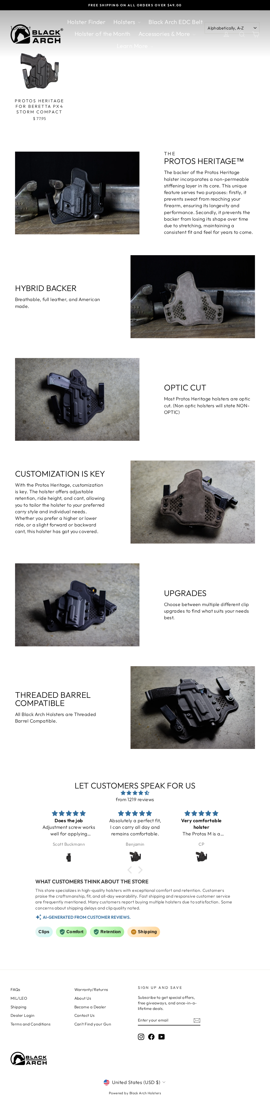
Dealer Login (22, 1015)
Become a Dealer (90, 1006)
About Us (82, 998)
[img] (134, 793)
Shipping (19, 1006)
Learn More (133, 46)
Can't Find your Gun (92, 1024)
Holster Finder (86, 22)
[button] (131, 869)
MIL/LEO (19, 998)
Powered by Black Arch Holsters (135, 1093)
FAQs (15, 989)
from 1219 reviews (135, 799)
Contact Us (84, 1015)
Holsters (125, 22)
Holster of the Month (103, 33)
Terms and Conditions (30, 1024)
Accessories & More (165, 33)
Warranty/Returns (91, 989)
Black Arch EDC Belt (175, 22)
